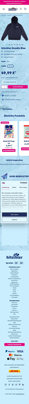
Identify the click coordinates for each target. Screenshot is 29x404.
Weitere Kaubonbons (14, 278)
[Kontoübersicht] (20, 9)
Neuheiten (14, 271)
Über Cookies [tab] (23, 187)
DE (16, 263)
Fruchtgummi (14, 276)
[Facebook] (9, 385)
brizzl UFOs (14, 280)
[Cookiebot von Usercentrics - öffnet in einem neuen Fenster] (20, 183)
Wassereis (15, 282)
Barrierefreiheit (14, 338)
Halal (14, 291)
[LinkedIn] (23, 385)
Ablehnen (14, 219)
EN (21, 263)
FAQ (14, 314)
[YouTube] (16, 385)
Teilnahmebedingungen (14, 320)
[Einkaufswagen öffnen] (24, 9)
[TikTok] (13, 385)
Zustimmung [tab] (5, 187)
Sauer (14, 289)
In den (18, 87)
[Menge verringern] (2, 86)
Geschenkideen (14, 295)
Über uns (14, 302)
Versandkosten (19, 394)
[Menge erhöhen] (6, 86)
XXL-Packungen (14, 286)
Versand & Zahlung (14, 328)
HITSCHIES (14, 275)
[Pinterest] (20, 385)
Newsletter (14, 319)
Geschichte (14, 304)
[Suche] (17, 9)
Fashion (14, 293)
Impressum (14, 334)
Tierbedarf (14, 297)
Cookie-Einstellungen (14, 336)
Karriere (14, 310)
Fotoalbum (14, 306)
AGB (14, 322)
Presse (14, 308)
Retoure (14, 326)
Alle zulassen (14, 214)
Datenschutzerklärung (14, 332)
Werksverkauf (14, 312)
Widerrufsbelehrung (14, 324)
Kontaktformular (14, 317)
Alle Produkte (14, 269)
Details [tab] (14, 187)
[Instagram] (6, 385)
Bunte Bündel (14, 273)
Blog (14, 330)
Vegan (14, 288)
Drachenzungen (14, 284)
